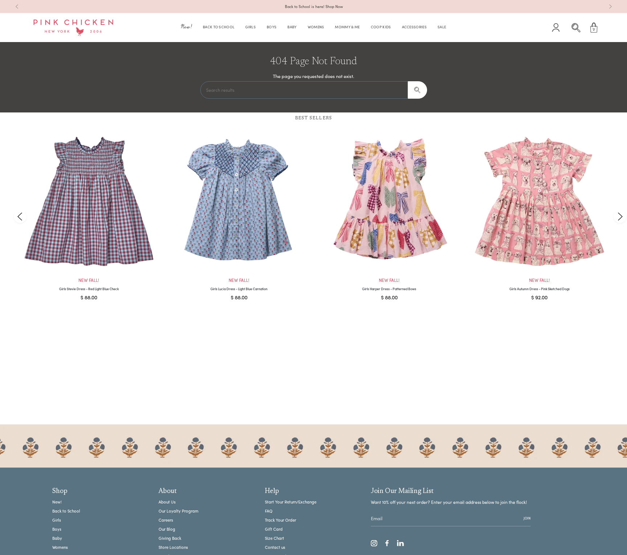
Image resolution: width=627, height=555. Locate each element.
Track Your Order (280, 520)
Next (619, 216)
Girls (56, 520)
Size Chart (274, 538)
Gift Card (274, 529)
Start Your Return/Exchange (290, 502)
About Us (167, 502)
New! (57, 502)
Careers (166, 520)
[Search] (417, 90)
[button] (186, 28)
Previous (20, 216)
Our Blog (167, 529)
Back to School (66, 511)
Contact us (275, 547)
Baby (57, 538)
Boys (56, 529)
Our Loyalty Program (178, 511)
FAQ (268, 511)
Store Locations (173, 547)
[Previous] (17, 6)
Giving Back (170, 538)
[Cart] (594, 27)
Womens (60, 547)
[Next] (610, 6)
